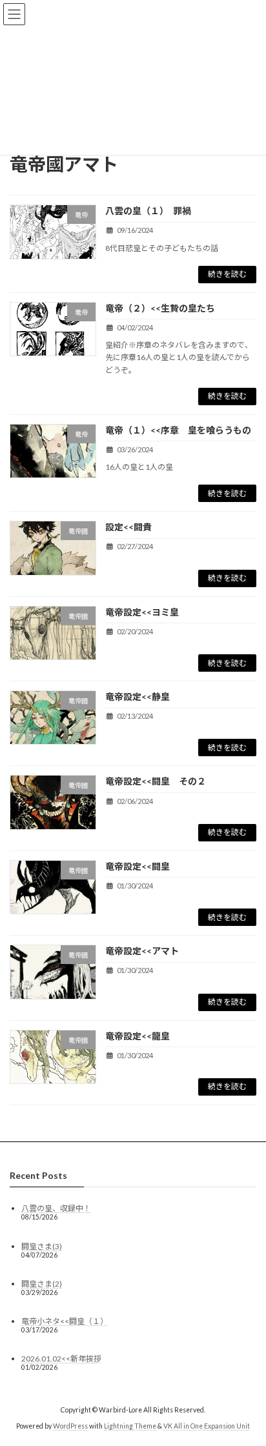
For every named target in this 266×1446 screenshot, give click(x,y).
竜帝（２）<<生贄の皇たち (160, 308)
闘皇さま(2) (41, 1284)
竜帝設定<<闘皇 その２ (155, 781)
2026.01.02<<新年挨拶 (61, 1358)
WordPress (70, 1426)
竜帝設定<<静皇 (142, 696)
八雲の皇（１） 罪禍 (148, 210)
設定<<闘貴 (128, 526)
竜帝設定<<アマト (142, 950)
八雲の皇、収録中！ (56, 1208)
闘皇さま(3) (41, 1245)
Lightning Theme (130, 1426)
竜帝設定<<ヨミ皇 (142, 612)
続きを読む (227, 274)
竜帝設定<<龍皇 (137, 1035)
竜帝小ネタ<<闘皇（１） (64, 1321)
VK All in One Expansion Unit (206, 1426)
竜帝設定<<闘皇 (137, 866)
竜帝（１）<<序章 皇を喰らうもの (178, 430)
